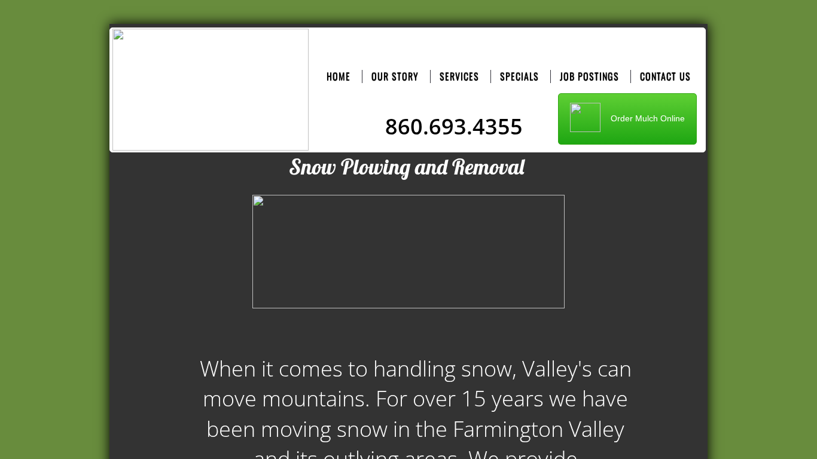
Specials (519, 76)
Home (338, 76)
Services (459, 76)
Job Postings (589, 76)
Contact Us (665, 76)
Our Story (395, 76)
